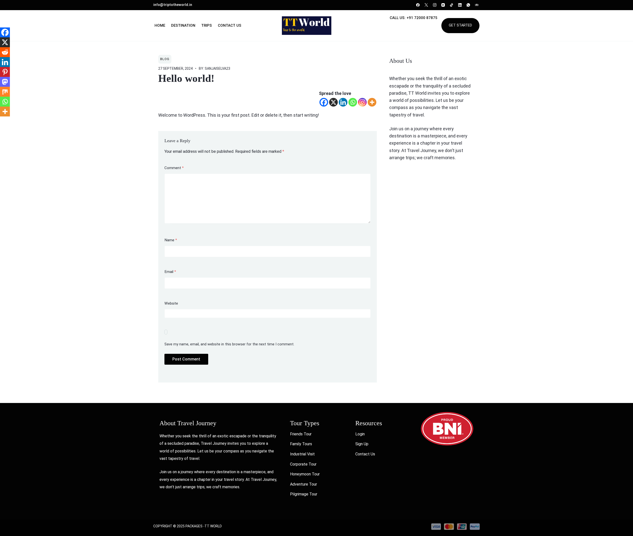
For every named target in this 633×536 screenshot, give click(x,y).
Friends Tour (301, 434)
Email (170, 271)
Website (171, 303)
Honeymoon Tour (305, 474)
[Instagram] (362, 102)
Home (160, 25)
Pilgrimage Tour (303, 494)
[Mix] (5, 92)
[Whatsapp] (352, 102)
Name (170, 240)
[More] (372, 102)
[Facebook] (323, 102)
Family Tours (301, 444)
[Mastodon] (5, 82)
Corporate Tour (303, 464)
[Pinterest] (5, 72)
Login (360, 434)
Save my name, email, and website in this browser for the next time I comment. (229, 344)
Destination (183, 25)
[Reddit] (5, 52)
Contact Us (229, 25)
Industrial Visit (302, 454)
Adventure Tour (303, 484)
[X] (333, 102)
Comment (174, 168)
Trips (206, 25)
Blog (164, 59)
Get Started (460, 25)
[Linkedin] (343, 102)
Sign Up (361, 444)
